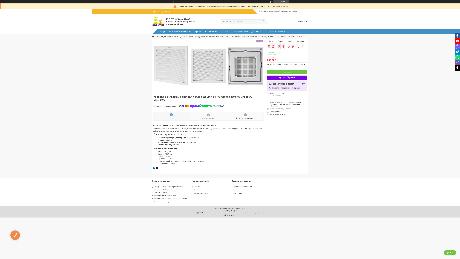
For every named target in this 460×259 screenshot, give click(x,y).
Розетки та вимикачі (162, 192)
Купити (287, 72)
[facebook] (154, 168)
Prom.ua (242, 209)
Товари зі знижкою (277, 31)
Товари (162, 31)
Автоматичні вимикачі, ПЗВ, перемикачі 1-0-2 (171, 198)
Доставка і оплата (258, 31)
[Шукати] (263, 21)
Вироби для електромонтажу (165, 195)
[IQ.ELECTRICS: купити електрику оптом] (158, 21)
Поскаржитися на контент (234, 213)
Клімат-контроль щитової (221, 36)
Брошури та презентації (242, 186)
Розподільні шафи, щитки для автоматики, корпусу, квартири (183, 36)
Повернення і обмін (240, 31)
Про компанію (238, 190)
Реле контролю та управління (165, 202)
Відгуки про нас (239, 193)
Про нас (198, 31)
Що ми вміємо (211, 31)
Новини (197, 190)
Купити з (282, 77)
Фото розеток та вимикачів (180, 31)
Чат (451, 253)
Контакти (224, 31)
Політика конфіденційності (254, 213)
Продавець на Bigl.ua (230, 211)
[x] (157, 168)
